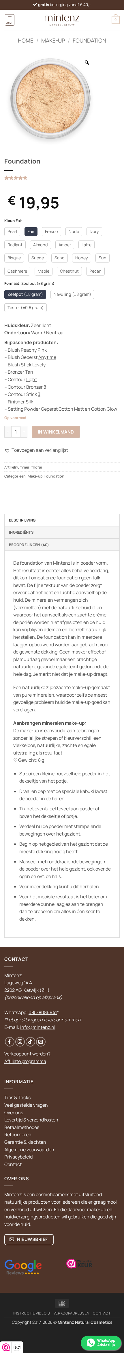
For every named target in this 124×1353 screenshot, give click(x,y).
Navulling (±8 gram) (72, 294)
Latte (86, 244)
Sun (102, 257)
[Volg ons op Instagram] (20, 1042)
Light (31, 379)
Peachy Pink (34, 350)
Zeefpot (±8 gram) (25, 294)
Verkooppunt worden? (27, 1054)
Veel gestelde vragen (26, 1105)
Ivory (94, 231)
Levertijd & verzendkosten (31, 1120)
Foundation (89, 40)
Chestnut (69, 271)
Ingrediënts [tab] (21, 532)
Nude (74, 231)
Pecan (95, 271)
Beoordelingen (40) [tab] (29, 544)
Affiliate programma (25, 1061)
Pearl (12, 231)
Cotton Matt (71, 409)
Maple (43, 271)
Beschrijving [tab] (22, 520)
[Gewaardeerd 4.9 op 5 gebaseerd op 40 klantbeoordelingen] (62, 177)
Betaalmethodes (21, 1127)
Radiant (14, 244)
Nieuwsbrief (32, 1239)
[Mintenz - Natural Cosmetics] (62, 20)
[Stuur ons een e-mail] (41, 1042)
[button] (9, 19)
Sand (60, 257)
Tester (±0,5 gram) (25, 307)
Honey (81, 257)
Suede (37, 257)
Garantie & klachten (25, 1142)
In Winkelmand (56, 432)
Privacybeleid (18, 1157)
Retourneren (17, 1134)
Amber (65, 244)
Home (25, 40)
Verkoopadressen (71, 1313)
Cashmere (17, 271)
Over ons (13, 1112)
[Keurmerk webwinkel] (79, 1263)
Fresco (51, 231)
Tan (29, 372)
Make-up (53, 40)
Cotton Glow (104, 409)
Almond (40, 244)
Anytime (47, 357)
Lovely (39, 364)
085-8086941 (43, 1012)
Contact (13, 1164)
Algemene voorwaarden (29, 1149)
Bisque (14, 257)
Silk (29, 402)
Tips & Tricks (17, 1097)
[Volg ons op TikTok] (30, 1042)
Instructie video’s (31, 1313)
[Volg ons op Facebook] (9, 1042)
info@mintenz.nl (37, 1027)
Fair (31, 231)
